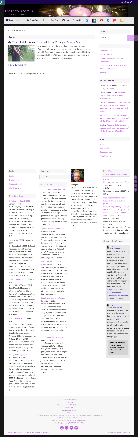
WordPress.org (105, 156)
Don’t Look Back (106, 51)
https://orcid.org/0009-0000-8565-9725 (70, 423)
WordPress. (128, 432)
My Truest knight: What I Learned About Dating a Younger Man (44, 42)
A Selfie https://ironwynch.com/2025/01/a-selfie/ (116, 182)
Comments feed (106, 152)
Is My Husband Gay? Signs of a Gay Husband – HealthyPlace (114, 96)
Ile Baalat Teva (17, 196)
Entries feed (104, 148)
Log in (102, 144)
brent (102, 125)
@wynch (46, 432)
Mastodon (69, 402)
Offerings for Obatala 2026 (19, 201)
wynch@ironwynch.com (69, 410)
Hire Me (38, 432)
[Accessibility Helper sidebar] (2, 2)
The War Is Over (106, 55)
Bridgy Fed (82, 420)
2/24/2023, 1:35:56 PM (114, 249)
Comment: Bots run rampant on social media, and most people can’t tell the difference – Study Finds (114, 118)
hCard (61, 418)
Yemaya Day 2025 (16, 240)
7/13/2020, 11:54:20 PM (114, 308)
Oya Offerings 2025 (16, 318)
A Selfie (103, 73)
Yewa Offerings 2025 (17, 279)
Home (10, 432)
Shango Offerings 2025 (18, 355)
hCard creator (77, 418)
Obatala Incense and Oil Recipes (53, 298)
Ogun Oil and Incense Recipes (52, 229)
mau (101, 115)
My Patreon (29, 432)
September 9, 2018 (16, 65)
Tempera (119, 432)
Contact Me (18, 432)
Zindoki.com (47, 184)
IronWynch (112, 246)
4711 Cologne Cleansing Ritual (52, 337)
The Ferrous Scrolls (18, 11)
